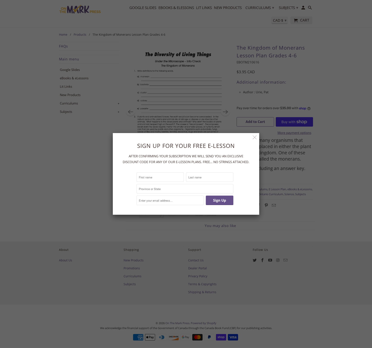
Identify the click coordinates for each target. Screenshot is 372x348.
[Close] (255, 137)
